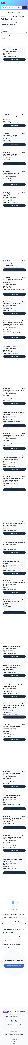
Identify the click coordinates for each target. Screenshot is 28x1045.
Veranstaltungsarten (10, 12)
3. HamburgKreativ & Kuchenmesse (14, 523)
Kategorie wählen (7, 940)
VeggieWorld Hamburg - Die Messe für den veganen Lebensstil (13, 458)
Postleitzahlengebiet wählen (10, 917)
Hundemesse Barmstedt (10, 262)
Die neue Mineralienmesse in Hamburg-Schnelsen (12, 727)
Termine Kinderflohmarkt (14, 965)
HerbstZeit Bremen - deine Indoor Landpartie (13, 391)
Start (2, 12)
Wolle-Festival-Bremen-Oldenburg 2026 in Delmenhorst (13, 685)
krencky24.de (14, 1031)
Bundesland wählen (8, 932)
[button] (11, 902)
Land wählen (6, 947)
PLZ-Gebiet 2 (5, 31)
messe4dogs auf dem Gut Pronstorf (11, 562)
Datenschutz (19, 1041)
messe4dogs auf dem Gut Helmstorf (11, 174)
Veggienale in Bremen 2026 (11, 303)
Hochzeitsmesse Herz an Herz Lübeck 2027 (12, 838)
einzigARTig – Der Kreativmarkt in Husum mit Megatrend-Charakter (13, 819)
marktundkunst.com (14, 1032)
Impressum (19, 1039)
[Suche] (24, 7)
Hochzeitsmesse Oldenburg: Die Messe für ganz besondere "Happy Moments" (13, 281)
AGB (20, 1043)
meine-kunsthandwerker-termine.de (14, 1034)
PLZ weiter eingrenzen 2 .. (8, 35)
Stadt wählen (6, 924)
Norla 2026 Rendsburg (10, 50)
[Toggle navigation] (24, 3)
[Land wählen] (19, 7)
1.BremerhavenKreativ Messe (12, 646)
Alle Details (14, 59)
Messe (3, 38)
